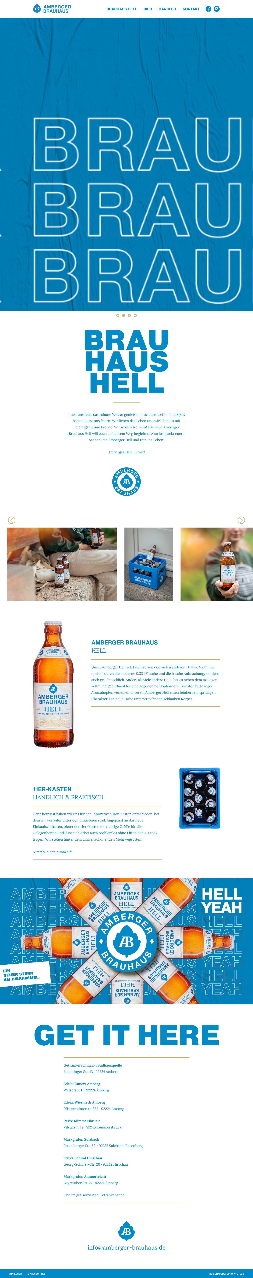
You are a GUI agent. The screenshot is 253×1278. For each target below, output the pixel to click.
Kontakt (191, 9)
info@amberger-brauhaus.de (127, 1247)
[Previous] (11, 520)
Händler (167, 9)
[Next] (241, 520)
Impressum (15, 1274)
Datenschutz (36, 1274)
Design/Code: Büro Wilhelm (226, 1273)
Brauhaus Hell (122, 9)
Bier (148, 9)
